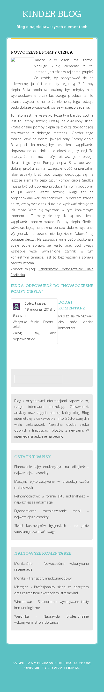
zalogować (84, 316)
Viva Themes (66, 668)
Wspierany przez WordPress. (43, 663)
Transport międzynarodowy (50, 578)
